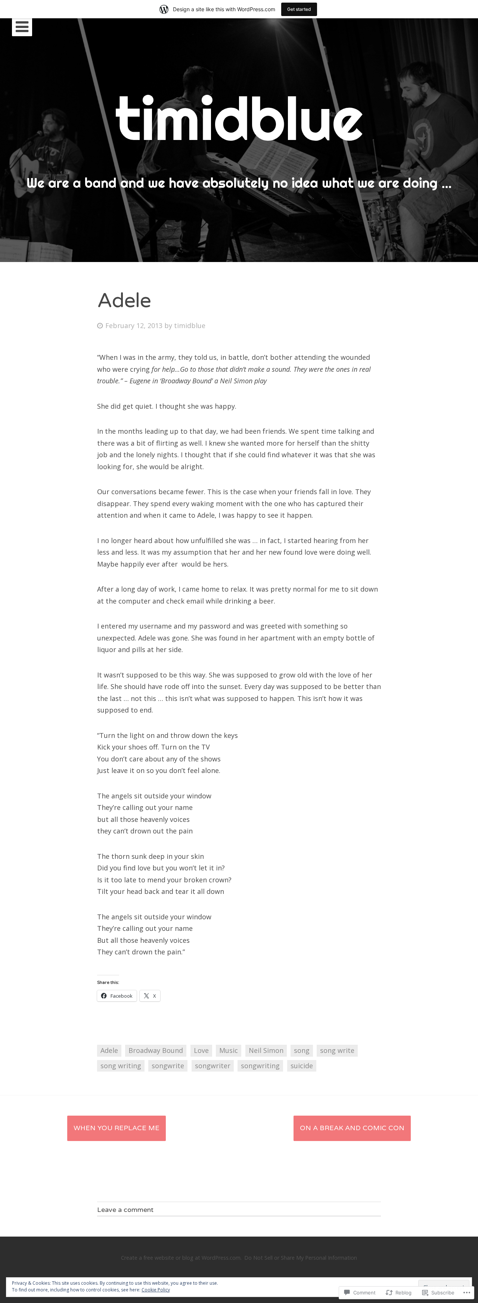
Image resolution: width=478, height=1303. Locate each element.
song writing (120, 1065)
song (302, 1050)
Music (228, 1050)
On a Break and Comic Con (352, 1128)
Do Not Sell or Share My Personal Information (300, 1257)
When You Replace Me (116, 1128)
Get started (299, 9)
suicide (302, 1065)
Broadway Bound (155, 1050)
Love (201, 1050)
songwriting (260, 1065)
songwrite (168, 1065)
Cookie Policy (156, 1290)
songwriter (212, 1065)
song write (337, 1050)
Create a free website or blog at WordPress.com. (181, 1257)
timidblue (189, 325)
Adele (109, 1050)
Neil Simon (266, 1050)
